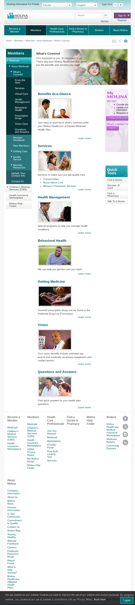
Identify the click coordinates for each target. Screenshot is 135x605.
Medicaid (30, 40)
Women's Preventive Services (59, 186)
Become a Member (14, 30)
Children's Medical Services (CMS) (19, 188)
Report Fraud (11, 562)
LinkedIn (125, 444)
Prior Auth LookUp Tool (52, 454)
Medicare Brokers (112, 440)
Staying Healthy (11, 536)
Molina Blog (13, 530)
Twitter (125, 428)
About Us (12, 497)
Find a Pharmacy (113, 194)
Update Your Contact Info (18, 174)
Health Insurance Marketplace (18, 196)
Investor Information (13, 509)
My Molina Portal (33, 460)
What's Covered (18, 73)
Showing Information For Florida (23, 4)
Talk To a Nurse (116, 201)
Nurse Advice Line (53, 182)
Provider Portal (51, 446)
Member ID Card (113, 186)
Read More (100, 599)
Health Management (22, 100)
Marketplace (54, 441)
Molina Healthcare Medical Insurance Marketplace (113, 430)
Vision (43, 325)
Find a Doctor (115, 179)
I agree (126, 600)
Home (9, 40)
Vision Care (21, 123)
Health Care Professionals (57, 30)
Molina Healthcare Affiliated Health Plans (13, 582)
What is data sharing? (12, 570)
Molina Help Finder (15, 204)
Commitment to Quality (14, 522)
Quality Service (17, 158)
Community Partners (113, 447)
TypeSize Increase (120, 5)
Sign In (122, 15)
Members (36, 30)
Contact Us (17, 181)
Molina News (11, 502)
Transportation (51, 179)
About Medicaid (44, 40)
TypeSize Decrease (115, 5)
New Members (21, 145)
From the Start (20, 81)
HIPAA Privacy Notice (31, 452)
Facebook (125, 420)
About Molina (120, 30)
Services (19, 88)
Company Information (13, 492)
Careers (11, 547)
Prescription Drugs (21, 117)
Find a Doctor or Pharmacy (78, 30)
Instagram (125, 436)
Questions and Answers (22, 130)
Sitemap (104, 21)
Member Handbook (19, 138)
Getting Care (20, 151)
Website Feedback (12, 542)
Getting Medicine (51, 281)
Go (105, 15)
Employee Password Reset (12, 554)
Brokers (99, 30)
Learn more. (85, 138)
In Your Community (13, 515)
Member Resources (19, 166)
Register (122, 20)
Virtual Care (21, 93)
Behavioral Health (21, 108)
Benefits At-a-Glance (54, 94)
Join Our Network (52, 432)
